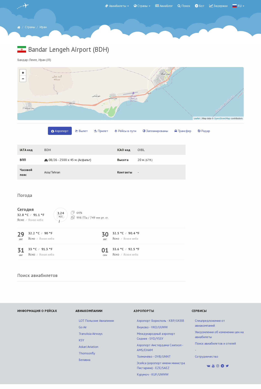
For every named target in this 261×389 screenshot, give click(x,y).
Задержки (220, 6)
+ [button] (23, 72)
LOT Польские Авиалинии (96, 320)
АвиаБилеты (117, 6)
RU (239, 6)
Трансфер (184, 131)
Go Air (83, 327)
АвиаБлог (166, 6)
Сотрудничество (206, 356)
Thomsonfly (87, 353)
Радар (205, 131)
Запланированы (156, 131)
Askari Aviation (88, 347)
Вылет (83, 131)
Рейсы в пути (126, 131)
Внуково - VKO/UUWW (152, 327)
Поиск (185, 6)
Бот (201, 6)
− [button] (23, 79)
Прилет (102, 131)
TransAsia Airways (91, 334)
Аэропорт (61, 131)
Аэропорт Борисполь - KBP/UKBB (160, 320)
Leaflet (197, 118)
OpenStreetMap (222, 118)
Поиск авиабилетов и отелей (215, 343)
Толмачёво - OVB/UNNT (154, 356)
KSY (81, 340)
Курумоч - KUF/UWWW (152, 374)
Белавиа (84, 360)
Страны (142, 6)
